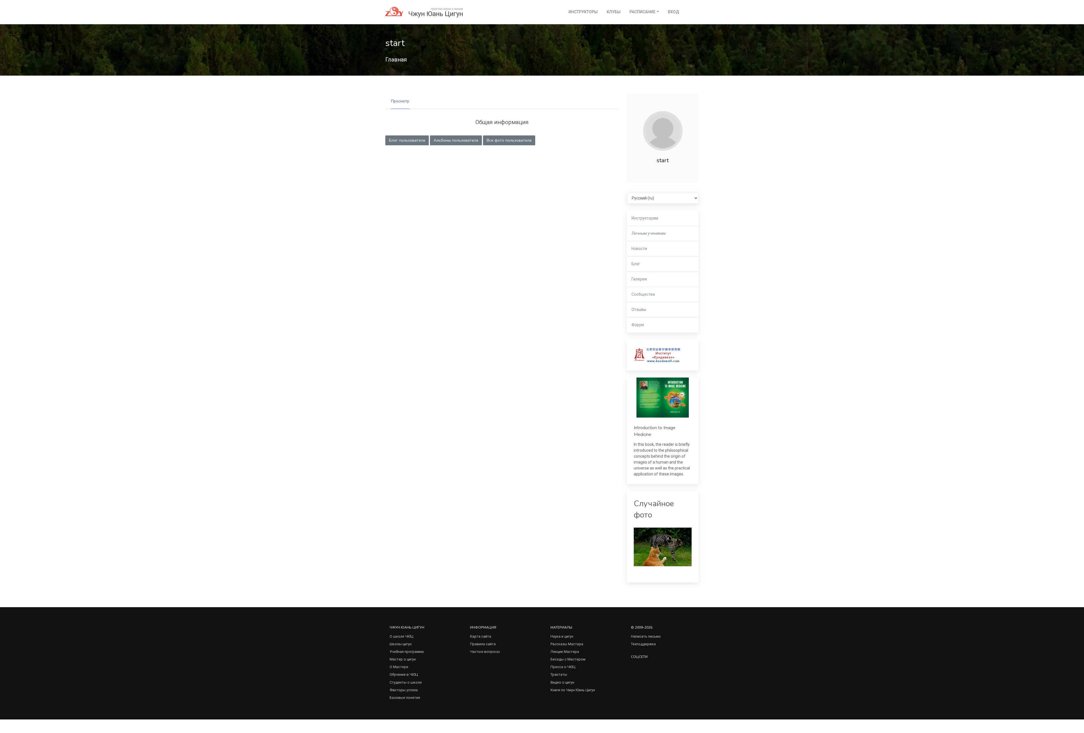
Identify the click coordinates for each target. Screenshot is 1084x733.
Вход (673, 12)
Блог (635, 264)
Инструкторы (583, 12)
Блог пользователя (407, 140)
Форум (637, 324)
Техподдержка (643, 644)
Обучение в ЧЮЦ (404, 674)
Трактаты (558, 674)
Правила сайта (483, 644)
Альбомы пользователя (456, 140)
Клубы (613, 12)
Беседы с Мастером (567, 659)
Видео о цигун (562, 682)
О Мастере (399, 667)
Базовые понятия (405, 697)
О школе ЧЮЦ (401, 636)
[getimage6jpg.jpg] (663, 546)
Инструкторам (644, 218)
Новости (639, 248)
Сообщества (643, 294)
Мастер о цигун (403, 659)
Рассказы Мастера (566, 644)
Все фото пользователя (509, 140)
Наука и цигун (561, 636)
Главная (396, 59)
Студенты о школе (406, 682)
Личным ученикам (648, 233)
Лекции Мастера (564, 651)
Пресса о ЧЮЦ (562, 667)
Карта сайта (480, 636)
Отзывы (638, 309)
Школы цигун (401, 644)
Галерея (639, 279)
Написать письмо (646, 636)
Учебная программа (407, 651)
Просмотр (400, 101)
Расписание (642, 12)
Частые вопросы (485, 651)
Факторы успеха (404, 690)
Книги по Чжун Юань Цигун (572, 690)
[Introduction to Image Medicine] (662, 398)
